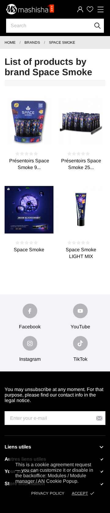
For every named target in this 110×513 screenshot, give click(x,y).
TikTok (80, 359)
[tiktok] (80, 343)
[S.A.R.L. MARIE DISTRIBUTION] (30, 9)
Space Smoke (29, 249)
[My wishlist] (90, 9)
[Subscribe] (99, 418)
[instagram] (30, 343)
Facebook (30, 326)
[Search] (97, 26)
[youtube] (80, 311)
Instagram (30, 359)
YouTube (80, 326)
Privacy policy (47, 493)
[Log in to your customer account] (80, 9)
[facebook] (30, 311)
